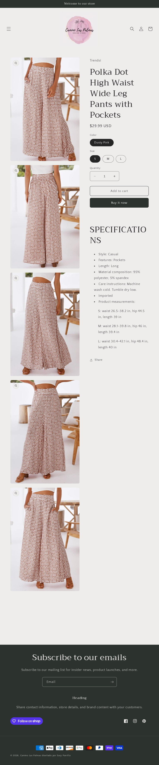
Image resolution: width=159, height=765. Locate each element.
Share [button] (98, 360)
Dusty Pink (101, 142)
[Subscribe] (112, 682)
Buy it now (119, 203)
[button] (8, 28)
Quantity (95, 168)
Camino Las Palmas (31, 755)
